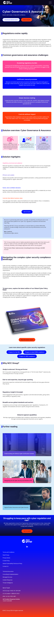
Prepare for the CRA (14, 352)
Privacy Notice (6, 558)
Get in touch (26, 20)
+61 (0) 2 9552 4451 (11, 596)
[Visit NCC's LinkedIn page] (27, 546)
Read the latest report (27, 340)
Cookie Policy (6, 560)
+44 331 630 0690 (7, 601)
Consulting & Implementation (10, 574)
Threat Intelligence (8, 583)
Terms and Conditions (8, 552)
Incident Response (7, 580)
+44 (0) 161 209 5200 (15, 590)
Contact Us (5, 566)
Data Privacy (6, 555)
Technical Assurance (8, 571)
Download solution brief (11, 20)
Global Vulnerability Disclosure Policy (12, 563)
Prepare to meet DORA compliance (34, 352)
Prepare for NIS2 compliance (27, 356)
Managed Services (7, 577)
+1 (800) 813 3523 (14, 593)
